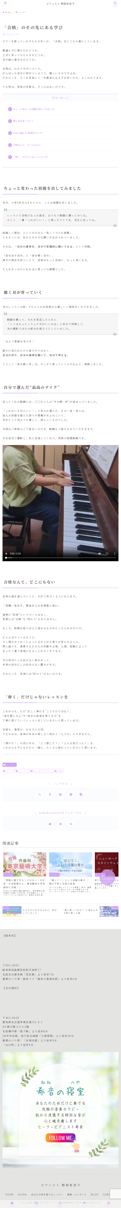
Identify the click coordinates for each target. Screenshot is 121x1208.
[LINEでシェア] (71, 794)
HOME (9, 1194)
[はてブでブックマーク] (60, 794)
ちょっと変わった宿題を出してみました (34, 109)
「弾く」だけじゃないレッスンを (30, 156)
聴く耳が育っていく (23, 121)
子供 (60, 771)
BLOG (95, 1194)
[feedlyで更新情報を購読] (60, 824)
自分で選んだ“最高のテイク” (28, 133)
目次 (55, 97)
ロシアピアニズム (43, 771)
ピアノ (9, 771)
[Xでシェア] (40, 794)
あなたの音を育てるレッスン (47, 1194)
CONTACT (109, 1194)
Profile (22, 1194)
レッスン (11, 764)
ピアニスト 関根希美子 (60, 3)
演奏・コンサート (77, 1194)
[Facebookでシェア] (50, 794)
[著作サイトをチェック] (50, 824)
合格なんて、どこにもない (27, 145)
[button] (81, 794)
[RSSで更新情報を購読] (71, 824)
